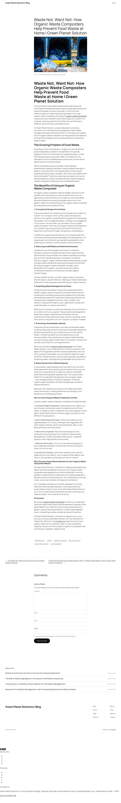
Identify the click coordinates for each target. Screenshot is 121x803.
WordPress (113, 729)
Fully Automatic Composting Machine (18, 782)
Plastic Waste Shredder (12, 780)
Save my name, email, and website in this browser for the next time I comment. (55, 636)
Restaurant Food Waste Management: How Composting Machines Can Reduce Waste (40, 689)
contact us (60, 521)
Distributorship (9, 761)
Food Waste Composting (60, 541)
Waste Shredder (10, 777)
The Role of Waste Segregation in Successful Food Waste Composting (34, 679)
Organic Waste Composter (42, 544)
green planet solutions (74, 541)
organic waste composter (59, 74)
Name (36, 612)
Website (36, 628)
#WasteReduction (40, 541)
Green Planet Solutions (45, 74)
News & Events (9, 763)
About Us (7, 758)
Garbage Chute (9, 772)
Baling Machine (9, 775)
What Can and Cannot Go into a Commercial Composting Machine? (32, 673)
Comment (37, 591)
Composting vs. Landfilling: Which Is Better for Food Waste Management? (35, 684)
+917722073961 (16, 787)
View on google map (8, 795)
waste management (56, 544)
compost (49, 541)
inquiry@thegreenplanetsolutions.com (39, 787)
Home (5, 756)
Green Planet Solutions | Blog (17, 3)
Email (35, 620)
